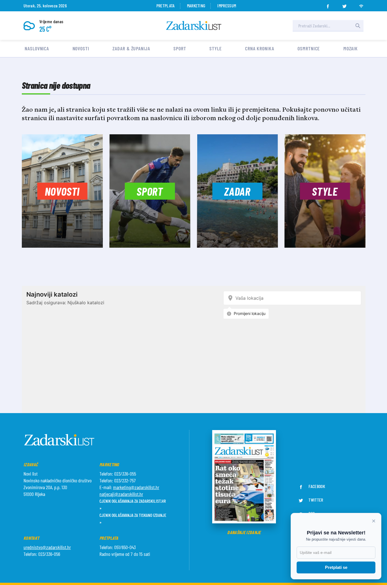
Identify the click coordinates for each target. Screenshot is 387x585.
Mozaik (350, 48)
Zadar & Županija (131, 48)
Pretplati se (336, 567)
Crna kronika (259, 48)
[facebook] (328, 4)
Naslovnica (37, 48)
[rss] (361, 4)
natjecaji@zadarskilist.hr (121, 494)
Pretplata (165, 5)
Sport (179, 48)
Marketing (196, 5)
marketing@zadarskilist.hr (136, 487)
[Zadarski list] (194, 25)
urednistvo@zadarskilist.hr (47, 547)
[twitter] (344, 4)
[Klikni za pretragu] (357, 25)
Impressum (226, 5)
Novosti (81, 48)
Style (215, 48)
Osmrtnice (308, 48)
